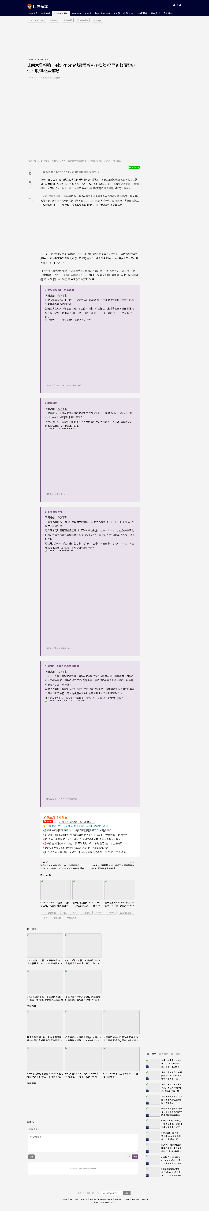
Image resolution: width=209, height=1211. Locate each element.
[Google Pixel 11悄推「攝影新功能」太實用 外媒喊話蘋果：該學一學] (55, 890)
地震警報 (86, 912)
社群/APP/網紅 (61, 13)
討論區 (30, 1122)
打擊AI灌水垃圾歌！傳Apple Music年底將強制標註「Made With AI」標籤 (83, 1039)
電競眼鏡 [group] (67, 20)
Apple (111, 912)
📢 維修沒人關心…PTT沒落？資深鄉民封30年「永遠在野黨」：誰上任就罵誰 (84, 843)
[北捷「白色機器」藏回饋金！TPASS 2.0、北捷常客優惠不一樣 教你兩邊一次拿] (153, 1075)
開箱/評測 (76, 13)
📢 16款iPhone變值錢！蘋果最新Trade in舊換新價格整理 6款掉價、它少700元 (85, 852)
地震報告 (57, 918)
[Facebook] (79, 1192)
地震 (65, 912)
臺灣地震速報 (125, 912)
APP (74, 912)
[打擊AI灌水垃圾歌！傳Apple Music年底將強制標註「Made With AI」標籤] (83, 1022)
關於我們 (135, 1199)
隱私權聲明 (108, 1199)
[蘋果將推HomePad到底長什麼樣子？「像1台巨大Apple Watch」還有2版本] (119, 890)
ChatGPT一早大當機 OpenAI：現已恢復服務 (120, 1075)
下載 (118, 697)
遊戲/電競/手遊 (102, 13)
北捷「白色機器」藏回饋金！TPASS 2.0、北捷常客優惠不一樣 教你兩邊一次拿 (171, 1075)
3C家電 (88, 13)
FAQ (71, 1199)
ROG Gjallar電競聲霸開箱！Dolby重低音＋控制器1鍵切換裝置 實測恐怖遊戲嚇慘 (171, 1148)
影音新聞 (167, 13)
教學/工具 (128, 13)
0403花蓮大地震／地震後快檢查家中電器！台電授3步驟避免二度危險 (45, 998)
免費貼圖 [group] (97, 20)
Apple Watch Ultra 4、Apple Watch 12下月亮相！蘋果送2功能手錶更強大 (171, 1160)
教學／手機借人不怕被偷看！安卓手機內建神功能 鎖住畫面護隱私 (171, 1111)
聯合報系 (118, 1199)
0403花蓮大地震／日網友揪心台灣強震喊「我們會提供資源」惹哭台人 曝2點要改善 (82, 962)
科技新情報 (142, 13)
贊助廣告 (31, 1082)
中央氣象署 (71, 918)
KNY (45, 918)
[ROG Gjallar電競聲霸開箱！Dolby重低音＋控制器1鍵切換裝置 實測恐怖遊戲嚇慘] (153, 1148)
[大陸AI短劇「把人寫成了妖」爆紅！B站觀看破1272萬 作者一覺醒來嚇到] (153, 1087)
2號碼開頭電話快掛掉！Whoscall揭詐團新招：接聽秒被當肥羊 (171, 1172)
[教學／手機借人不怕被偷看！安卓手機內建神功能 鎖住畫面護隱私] (153, 1112)
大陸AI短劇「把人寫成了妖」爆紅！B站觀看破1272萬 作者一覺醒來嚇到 (171, 1087)
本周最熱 (163, 1053)
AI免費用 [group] (54, 20)
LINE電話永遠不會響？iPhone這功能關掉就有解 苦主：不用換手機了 (45, 1075)
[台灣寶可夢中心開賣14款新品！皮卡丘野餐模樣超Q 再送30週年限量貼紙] (121, 1022)
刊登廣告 (64, 1199)
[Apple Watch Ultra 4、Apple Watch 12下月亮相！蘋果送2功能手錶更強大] (153, 1160)
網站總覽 (145, 1199)
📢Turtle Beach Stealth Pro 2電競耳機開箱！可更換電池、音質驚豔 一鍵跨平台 (85, 834)
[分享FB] (30, 173)
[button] (177, 5)
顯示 (124, 196)
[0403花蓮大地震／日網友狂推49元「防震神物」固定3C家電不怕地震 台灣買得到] (45, 945)
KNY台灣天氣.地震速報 (62, 254)
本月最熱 (175, 1053)
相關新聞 (31, 1005)
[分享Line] (30, 182)
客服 (76, 1199)
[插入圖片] (129, 1156)
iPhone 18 (46, 875)
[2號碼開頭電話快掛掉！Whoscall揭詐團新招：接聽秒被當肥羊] (153, 1172)
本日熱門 (151, 1053)
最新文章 (33, 13)
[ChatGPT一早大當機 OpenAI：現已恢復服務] (121, 1059)
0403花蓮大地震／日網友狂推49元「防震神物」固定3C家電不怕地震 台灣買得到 (45, 962)
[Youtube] (174, 5)
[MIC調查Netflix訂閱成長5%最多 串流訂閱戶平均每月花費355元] (83, 1059)
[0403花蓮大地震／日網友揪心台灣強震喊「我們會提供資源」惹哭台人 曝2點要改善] (83, 945)
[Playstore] (92, 1192)
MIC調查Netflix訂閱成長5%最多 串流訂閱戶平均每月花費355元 (82, 1075)
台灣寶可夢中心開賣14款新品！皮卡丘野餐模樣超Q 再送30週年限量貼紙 (120, 1039)
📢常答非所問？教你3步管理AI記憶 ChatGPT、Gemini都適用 (76, 847)
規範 (31, 1156)
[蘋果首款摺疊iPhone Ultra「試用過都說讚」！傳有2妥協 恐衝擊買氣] (87, 890)
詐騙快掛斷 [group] (82, 20)
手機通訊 (45, 13)
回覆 (135, 1156)
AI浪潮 (117, 13)
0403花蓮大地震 (50, 912)
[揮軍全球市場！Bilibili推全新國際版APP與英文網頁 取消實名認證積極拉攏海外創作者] (45, 1022)
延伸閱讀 (31, 928)
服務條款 (93, 1199)
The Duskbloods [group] (36, 20)
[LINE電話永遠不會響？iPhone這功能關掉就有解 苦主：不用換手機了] (45, 1059)
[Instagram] (83, 1192)
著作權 (100, 1199)
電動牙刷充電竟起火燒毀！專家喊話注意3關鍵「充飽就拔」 (171, 1099)
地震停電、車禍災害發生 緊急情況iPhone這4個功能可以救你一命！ (82, 998)
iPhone (99, 912)
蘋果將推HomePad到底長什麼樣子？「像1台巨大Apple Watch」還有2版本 (119, 904)
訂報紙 (127, 1199)
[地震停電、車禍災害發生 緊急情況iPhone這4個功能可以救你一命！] (83, 982)
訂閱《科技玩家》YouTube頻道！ (77, 821)
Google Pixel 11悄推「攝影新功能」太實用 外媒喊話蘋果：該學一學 (54, 904)
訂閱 (126, 1193)
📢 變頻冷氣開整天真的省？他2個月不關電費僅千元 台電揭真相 (77, 830)
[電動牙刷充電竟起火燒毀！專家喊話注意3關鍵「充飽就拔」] (153, 1099)
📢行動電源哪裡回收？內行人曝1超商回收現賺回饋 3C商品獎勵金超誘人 (82, 839)
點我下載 (62, 295)
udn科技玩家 (31, 59)
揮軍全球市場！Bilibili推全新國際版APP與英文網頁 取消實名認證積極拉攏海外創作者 (44, 1039)
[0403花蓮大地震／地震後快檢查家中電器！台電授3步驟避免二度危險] (45, 982)
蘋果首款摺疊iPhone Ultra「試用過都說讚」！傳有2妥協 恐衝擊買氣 (86, 904)
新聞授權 (84, 1199)
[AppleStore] (97, 1192)
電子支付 (155, 13)
